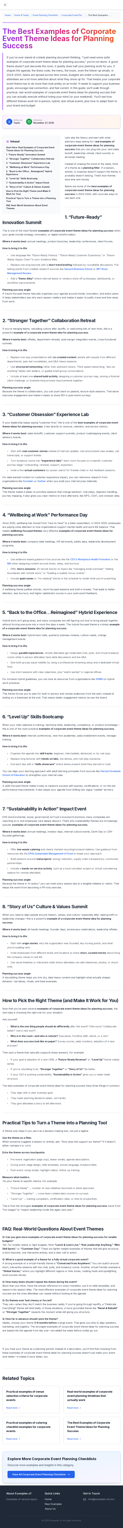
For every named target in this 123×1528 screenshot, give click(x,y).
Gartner (41, 481)
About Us (50, 1508)
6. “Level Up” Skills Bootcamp (22, 178)
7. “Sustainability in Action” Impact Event (27, 182)
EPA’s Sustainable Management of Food (50, 853)
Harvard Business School (78, 269)
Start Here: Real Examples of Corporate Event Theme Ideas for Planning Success (30, 149)
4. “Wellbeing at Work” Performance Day (27, 167)
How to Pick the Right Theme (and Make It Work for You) (28, 192)
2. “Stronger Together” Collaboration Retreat (30, 158)
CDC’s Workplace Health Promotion (90, 559)
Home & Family (21, 15)
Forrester (28, 481)
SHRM (99, 679)
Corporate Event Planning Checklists (73, 15)
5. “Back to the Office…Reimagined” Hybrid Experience (29, 173)
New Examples (53, 1503)
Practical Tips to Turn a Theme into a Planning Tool (31, 199)
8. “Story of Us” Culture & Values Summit (28, 187)
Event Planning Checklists (45, 15)
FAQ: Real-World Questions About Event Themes (27, 207)
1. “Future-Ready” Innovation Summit (25, 154)
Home (8, 15)
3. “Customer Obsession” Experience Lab (28, 163)
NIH (9, 563)
